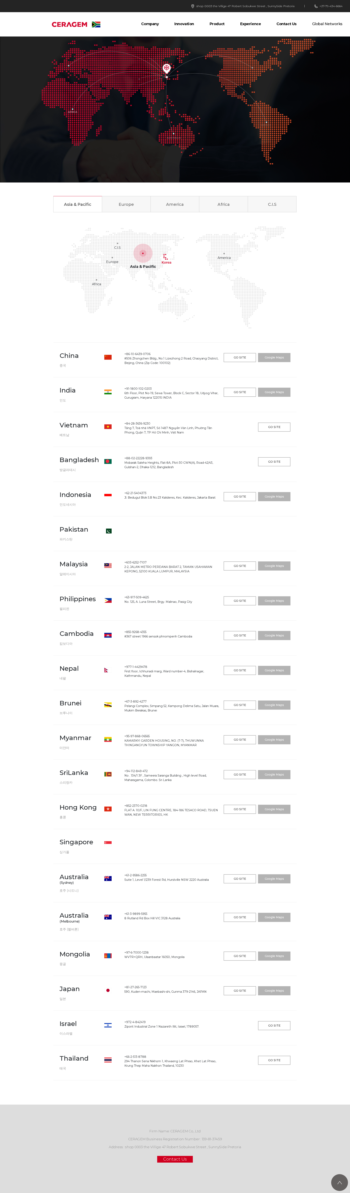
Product (217, 24)
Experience (250, 24)
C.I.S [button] (272, 204)
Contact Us (286, 24)
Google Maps (274, 357)
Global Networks (327, 24)
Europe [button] (126, 204)
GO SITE (240, 357)
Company (150, 24)
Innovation (184, 24)
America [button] (175, 204)
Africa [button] (224, 204)
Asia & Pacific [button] (77, 204)
